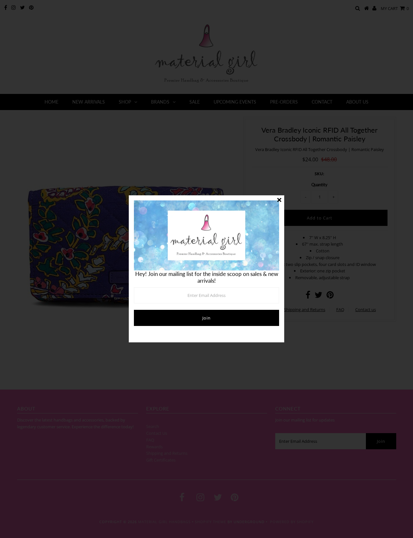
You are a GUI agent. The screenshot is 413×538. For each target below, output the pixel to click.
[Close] (279, 200)
